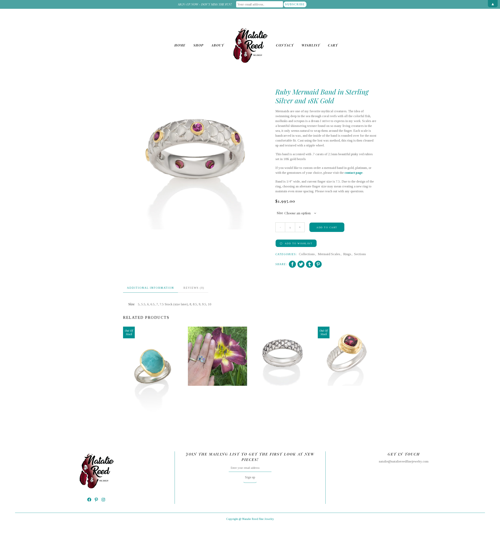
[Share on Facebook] (292, 264)
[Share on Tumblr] (309, 264)
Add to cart (326, 227)
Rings (347, 254)
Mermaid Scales (329, 254)
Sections (360, 254)
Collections (307, 254)
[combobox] (300, 213)
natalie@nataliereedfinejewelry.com (404, 461)
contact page (353, 173)
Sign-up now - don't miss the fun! (205, 4)
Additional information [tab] (150, 287)
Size (280, 213)
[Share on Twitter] (300, 264)
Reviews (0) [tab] (193, 287)
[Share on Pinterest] (318, 264)
